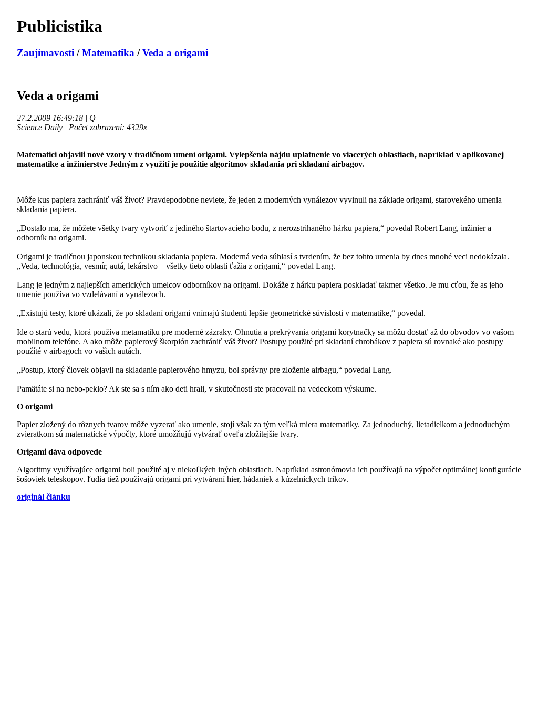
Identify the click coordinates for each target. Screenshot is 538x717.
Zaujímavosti (45, 52)
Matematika (108, 52)
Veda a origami (175, 52)
